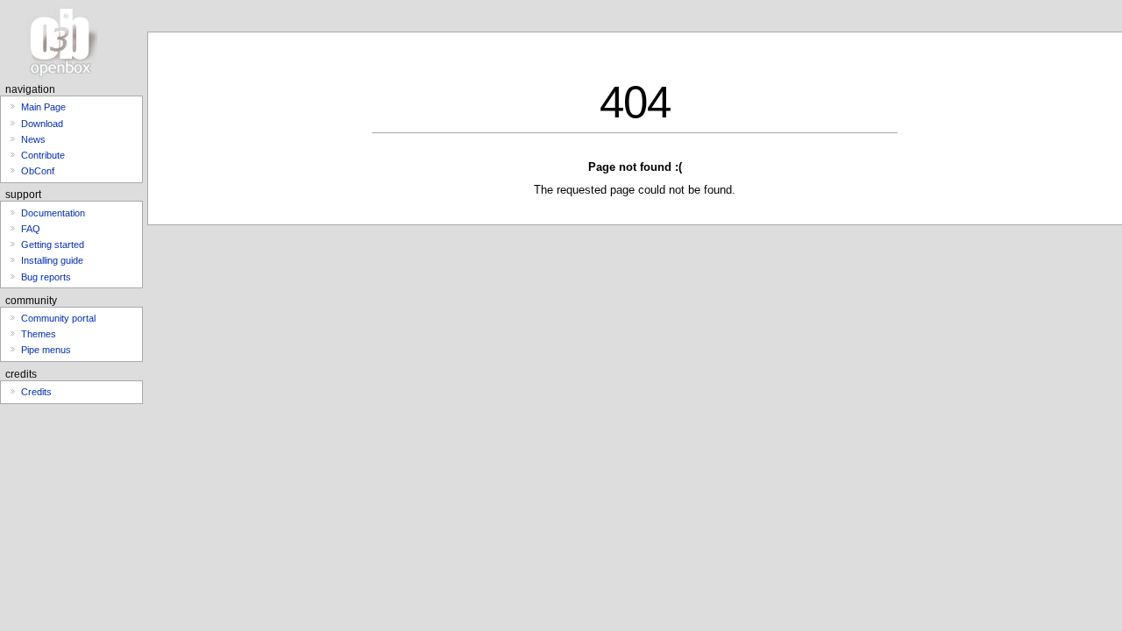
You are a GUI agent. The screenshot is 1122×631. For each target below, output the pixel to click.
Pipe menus (46, 349)
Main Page (43, 107)
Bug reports (46, 277)
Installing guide (52, 260)
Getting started (52, 244)
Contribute (43, 155)
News (33, 139)
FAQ (30, 228)
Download (42, 123)
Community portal (58, 318)
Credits (36, 391)
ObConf (37, 171)
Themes (38, 334)
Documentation (53, 213)
